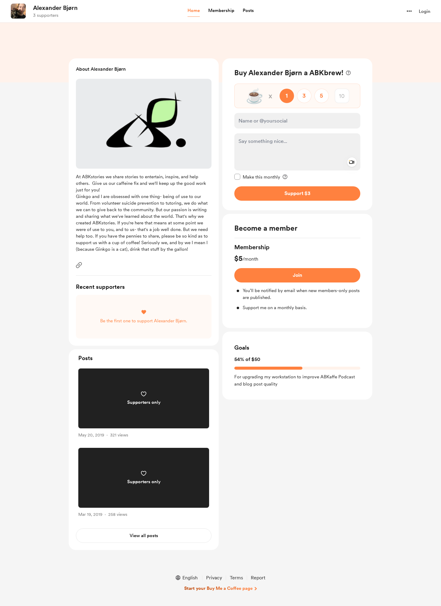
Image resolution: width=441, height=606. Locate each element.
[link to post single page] (144, 404)
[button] (193, 11)
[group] (297, 277)
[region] (297, 134)
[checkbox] (257, 177)
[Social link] (79, 265)
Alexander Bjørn (55, 7)
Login (424, 11)
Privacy (214, 578)
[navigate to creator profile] (18, 11)
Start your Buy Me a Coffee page (218, 588)
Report (258, 578)
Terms (236, 578)
